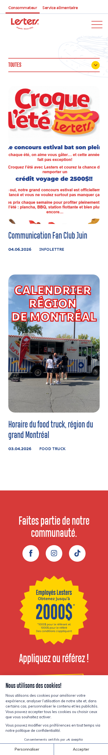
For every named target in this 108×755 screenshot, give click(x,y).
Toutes (14, 65)
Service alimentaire (60, 8)
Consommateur (22, 8)
